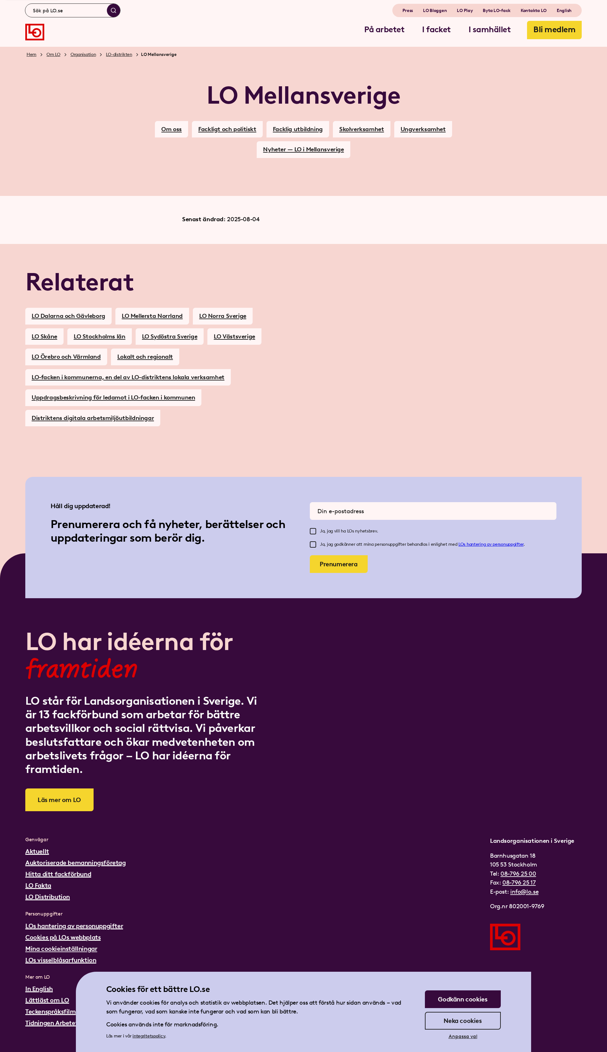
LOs (462, 544)
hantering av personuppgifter (495, 544)
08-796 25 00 (518, 873)
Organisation (83, 54)
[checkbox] (313, 531)
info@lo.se (524, 891)
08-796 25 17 (519, 882)
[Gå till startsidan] (34, 32)
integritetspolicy (148, 1036)
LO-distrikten (119, 54)
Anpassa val (463, 1036)
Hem (31, 54)
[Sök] (113, 10)
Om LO (53, 54)
